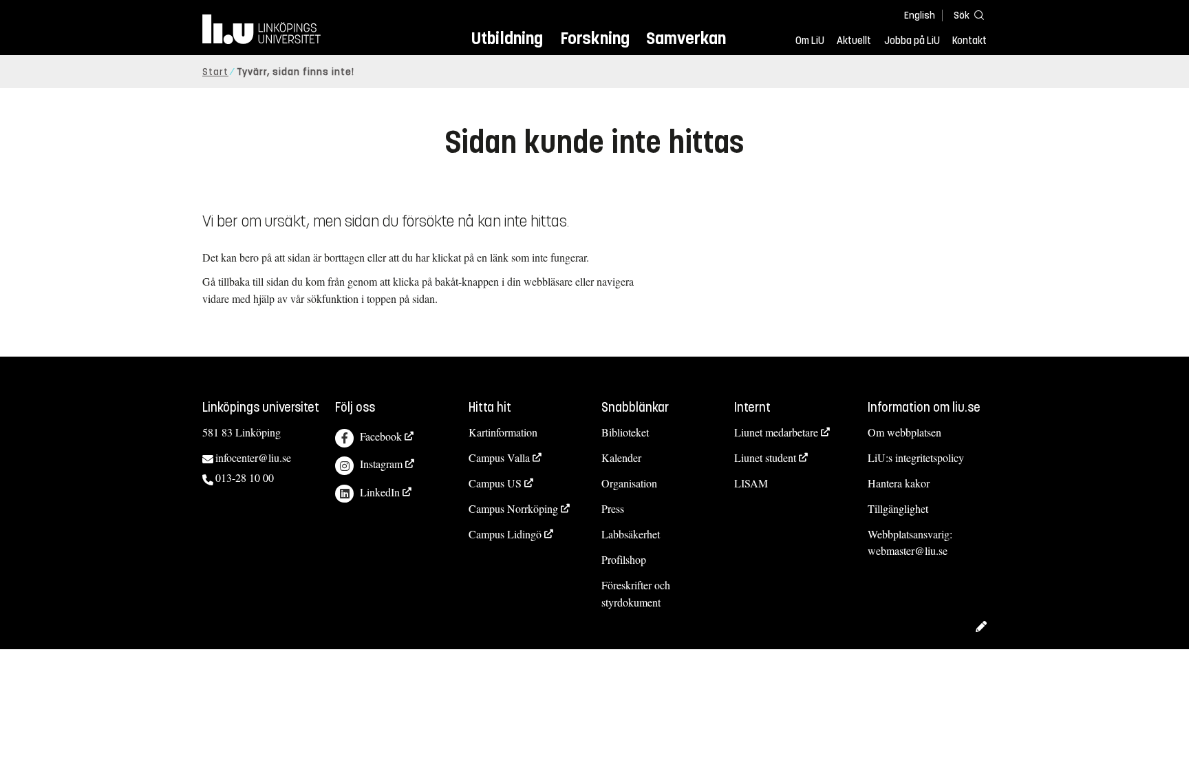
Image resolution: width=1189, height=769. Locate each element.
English (919, 15)
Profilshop (623, 559)
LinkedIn (380, 492)
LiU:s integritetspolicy (916, 457)
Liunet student (765, 457)
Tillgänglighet (898, 508)
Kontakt (969, 40)
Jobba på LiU (912, 40)
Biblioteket (625, 432)
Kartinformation (503, 432)
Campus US (495, 483)
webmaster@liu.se (907, 550)
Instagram (381, 463)
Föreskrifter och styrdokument (635, 593)
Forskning (595, 38)
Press (612, 508)
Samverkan (686, 38)
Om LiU (809, 40)
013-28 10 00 (244, 477)
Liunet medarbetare (776, 432)
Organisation (629, 483)
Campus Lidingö (505, 534)
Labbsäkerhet (630, 534)
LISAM (751, 483)
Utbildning (507, 38)
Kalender (621, 457)
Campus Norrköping (513, 508)
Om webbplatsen (904, 432)
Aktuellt (854, 40)
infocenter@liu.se (253, 457)
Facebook (381, 436)
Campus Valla (499, 457)
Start (215, 72)
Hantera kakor (899, 483)
